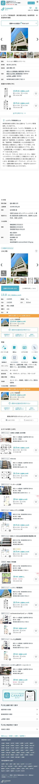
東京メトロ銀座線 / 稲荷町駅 (15, 71)
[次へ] (37, 39)
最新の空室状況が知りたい (21, 330)
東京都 (10, 736)
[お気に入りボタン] (36, 93)
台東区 (16, 736)
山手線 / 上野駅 (11, 76)
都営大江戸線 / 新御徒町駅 (15, 74)
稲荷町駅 (22, 736)
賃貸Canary (4, 736)
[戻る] (1, 39)
